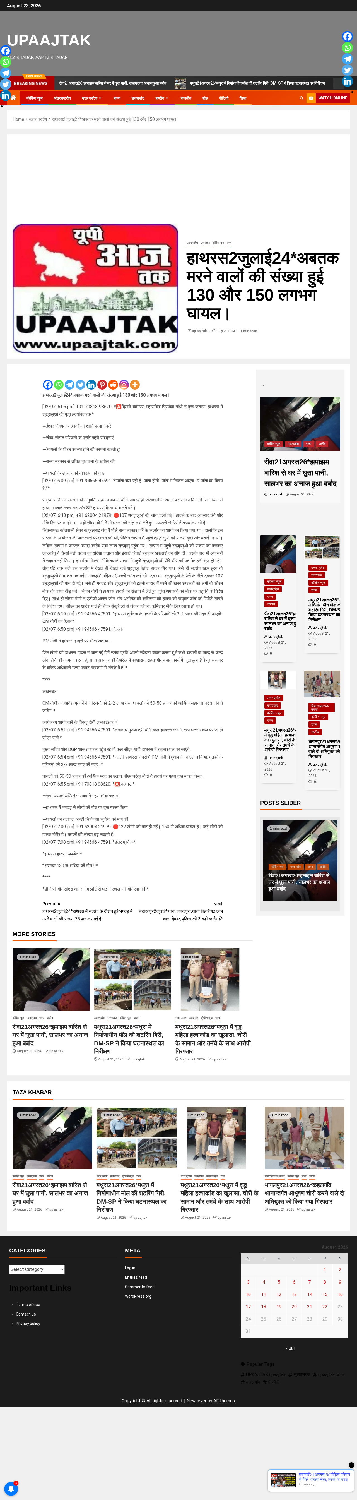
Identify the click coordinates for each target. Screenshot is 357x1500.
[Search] (301, 98)
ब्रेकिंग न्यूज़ (34, 98)
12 (278, 1294)
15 (324, 1294)
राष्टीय (160, 98)
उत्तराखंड (138, 98)
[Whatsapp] (59, 380)
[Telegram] (69, 380)
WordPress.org (138, 1296)
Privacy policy (28, 1323)
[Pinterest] (102, 380)
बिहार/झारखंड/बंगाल (320, 707)
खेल (205, 98)
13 (294, 1294)
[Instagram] (124, 380)
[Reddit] (113, 380)
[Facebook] (48, 380)
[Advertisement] (178, 182)
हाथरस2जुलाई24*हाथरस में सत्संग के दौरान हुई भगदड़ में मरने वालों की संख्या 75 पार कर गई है (87, 911)
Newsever (196, 1400)
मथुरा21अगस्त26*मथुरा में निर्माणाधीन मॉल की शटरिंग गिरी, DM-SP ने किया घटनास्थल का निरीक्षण (214, 83)
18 (263, 1306)
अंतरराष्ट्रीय (62, 98)
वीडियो (223, 98)
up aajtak (200, 331)
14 (309, 1294)
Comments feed (140, 1287)
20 (294, 1306)
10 (248, 1294)
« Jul (290, 1348)
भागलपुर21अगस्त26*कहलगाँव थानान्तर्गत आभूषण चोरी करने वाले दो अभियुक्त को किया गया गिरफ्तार (304, 1193)
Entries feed (136, 1277)
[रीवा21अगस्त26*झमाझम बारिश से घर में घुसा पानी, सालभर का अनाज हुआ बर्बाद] (51, 979)
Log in (130, 1268)
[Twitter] (80, 380)
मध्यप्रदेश (32, 1017)
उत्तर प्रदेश (89, 98)
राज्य (117, 98)
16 (340, 1294)
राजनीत (186, 98)
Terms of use (28, 1304)
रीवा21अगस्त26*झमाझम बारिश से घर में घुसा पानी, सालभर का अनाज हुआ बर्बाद (50, 1035)
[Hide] (2, 106)
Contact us (26, 1314)
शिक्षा (243, 98)
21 (309, 1306)
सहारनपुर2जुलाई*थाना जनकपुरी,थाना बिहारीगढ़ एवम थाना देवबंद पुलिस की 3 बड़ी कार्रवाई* (181, 911)
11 (263, 1294)
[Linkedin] (91, 380)
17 (248, 1306)
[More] (135, 380)
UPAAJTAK (49, 40)
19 (278, 1306)
